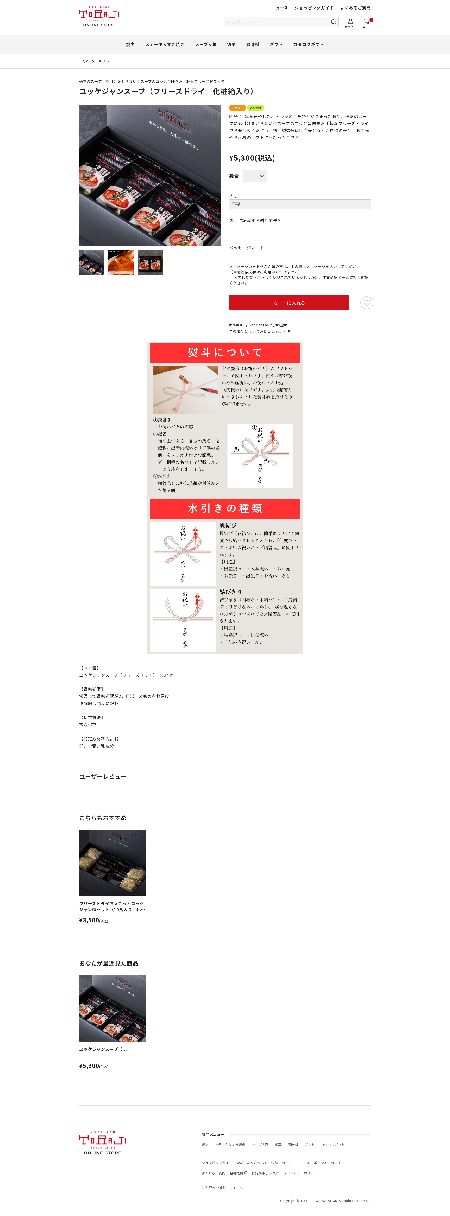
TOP (84, 61)
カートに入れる (289, 302)
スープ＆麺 (206, 44)
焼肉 (130, 44)
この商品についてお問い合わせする (260, 331)
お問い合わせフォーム (226, 1187)
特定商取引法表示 (265, 1172)
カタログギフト (308, 44)
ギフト (276, 44)
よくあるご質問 (355, 7)
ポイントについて (327, 1162)
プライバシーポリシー (300, 1172)
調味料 (252, 44)
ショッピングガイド (314, 7)
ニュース (279, 7)
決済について (281, 1162)
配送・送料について (251, 1162)
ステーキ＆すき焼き (165, 44)
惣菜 (231, 44)
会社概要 (236, 1172)
